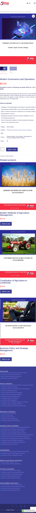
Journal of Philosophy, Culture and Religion (11, 394)
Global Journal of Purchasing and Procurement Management (15, 438)
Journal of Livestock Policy (7, 416)
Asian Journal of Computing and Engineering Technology (15, 451)
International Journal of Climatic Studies (11, 470)
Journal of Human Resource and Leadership (11, 392)
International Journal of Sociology (9, 387)
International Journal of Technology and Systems (13, 453)
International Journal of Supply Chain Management (13, 429)
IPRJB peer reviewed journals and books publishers (19, 130)
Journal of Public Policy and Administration (11, 484)
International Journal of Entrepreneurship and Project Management (17, 434)
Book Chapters (10, 11)
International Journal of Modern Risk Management (13, 442)
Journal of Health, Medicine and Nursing (11, 463)
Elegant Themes (10, 510)
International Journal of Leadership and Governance (13, 405)
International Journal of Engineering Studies (11, 455)
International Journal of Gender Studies (10, 396)
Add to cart (12, 149)
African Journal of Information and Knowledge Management (15, 427)
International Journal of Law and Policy (10, 490)
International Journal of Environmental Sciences (12, 472)
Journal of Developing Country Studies (10, 488)
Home (1, 11)
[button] (33, 16)
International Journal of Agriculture (9, 418)
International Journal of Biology (8, 413)
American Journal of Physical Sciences (10, 478)
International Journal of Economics (9, 444)
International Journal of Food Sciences (10, 420)
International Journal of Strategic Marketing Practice (13, 432)
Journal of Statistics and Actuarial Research (11, 474)
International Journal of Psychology (9, 398)
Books (5, 11)
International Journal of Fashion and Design (11, 403)
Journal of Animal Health (7, 415)
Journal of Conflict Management (9, 400)
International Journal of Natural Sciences (11, 476)
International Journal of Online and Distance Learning (14, 372)
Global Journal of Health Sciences (9, 462)
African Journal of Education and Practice (11, 376)
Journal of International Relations (9, 390)
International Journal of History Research (11, 374)
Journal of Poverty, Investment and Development (13, 486)
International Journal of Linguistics (9, 378)
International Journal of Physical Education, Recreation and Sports (17, 385)
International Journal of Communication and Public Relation (15, 388)
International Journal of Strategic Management (12, 440)
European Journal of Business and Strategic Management (15, 436)
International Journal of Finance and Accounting (12, 431)
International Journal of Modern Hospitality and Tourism (14, 402)
